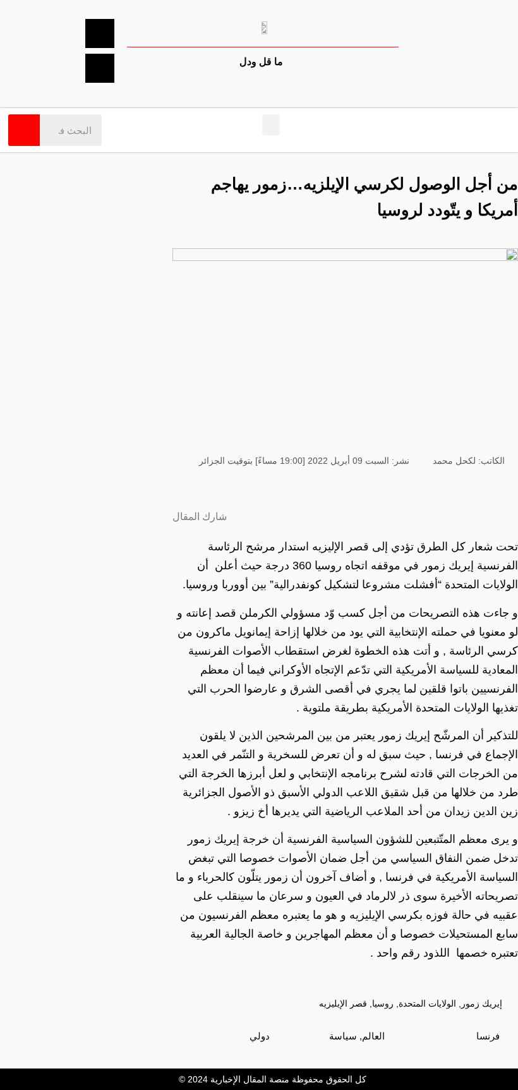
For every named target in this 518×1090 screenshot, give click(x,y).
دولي (260, 1036)
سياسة (343, 1036)
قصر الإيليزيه (343, 1003)
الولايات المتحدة (427, 1003)
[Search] (24, 130)
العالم (373, 1036)
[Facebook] (99, 33)
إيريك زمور (481, 1003)
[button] (271, 124)
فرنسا (488, 1036)
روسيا (383, 1003)
